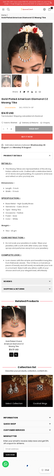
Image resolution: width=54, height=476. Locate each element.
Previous (3, 48)
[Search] (8, 9)
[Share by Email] (40, 92)
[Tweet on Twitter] (24, 92)
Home (3, 15)
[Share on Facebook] (20, 92)
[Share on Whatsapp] (36, 92)
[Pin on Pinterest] (28, 92)
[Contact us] (5, 464)
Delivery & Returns (30, 122)
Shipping (17, 116)
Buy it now (27, 136)
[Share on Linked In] (32, 92)
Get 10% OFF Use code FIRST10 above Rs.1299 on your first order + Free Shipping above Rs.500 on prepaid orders (27, 3)
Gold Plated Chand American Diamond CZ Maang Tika (14, 343)
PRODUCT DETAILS (13, 155)
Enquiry (46, 122)
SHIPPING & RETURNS (14, 289)
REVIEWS (8, 281)
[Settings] (44, 9)
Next (50, 48)
